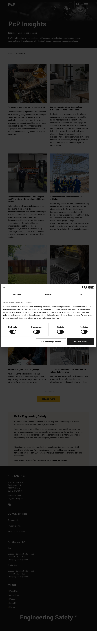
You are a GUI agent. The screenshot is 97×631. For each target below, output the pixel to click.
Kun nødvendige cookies (51, 342)
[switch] (36, 332)
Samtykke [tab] (17, 294)
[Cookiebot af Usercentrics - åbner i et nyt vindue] (84, 287)
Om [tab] (80, 294)
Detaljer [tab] (48, 294)
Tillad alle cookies (80, 341)
